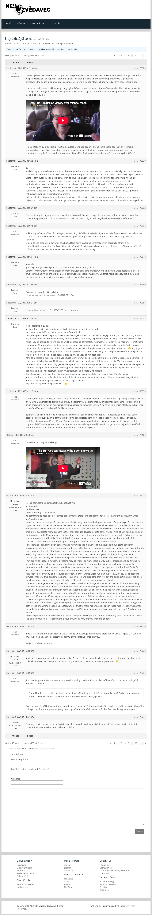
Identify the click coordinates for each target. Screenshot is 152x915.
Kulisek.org (22, 887)
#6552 (143, 318)
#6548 (143, 256)
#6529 (143, 160)
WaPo (67, 884)
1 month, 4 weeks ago (62, 49)
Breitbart (104, 887)
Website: (15, 778)
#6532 (143, 207)
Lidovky (67, 867)
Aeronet (21, 870)
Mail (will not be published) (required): (30, 769)
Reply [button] (136, 68)
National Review (108, 884)
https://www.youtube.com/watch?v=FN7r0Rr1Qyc (50, 295)
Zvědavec (21, 865)
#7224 (143, 495)
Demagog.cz (106, 867)
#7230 (143, 626)
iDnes (67, 865)
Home (8, 43)
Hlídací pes (105, 865)
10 (136, 55)
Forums (16, 43)
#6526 (143, 68)
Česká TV (68, 870)
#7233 (143, 650)
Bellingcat (104, 890)
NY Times (68, 887)
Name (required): (19, 759)
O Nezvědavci (38, 23)
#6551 (143, 302)
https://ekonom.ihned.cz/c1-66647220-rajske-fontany (52, 310)
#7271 (143, 716)
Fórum (21, 23)
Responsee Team (126, 905)
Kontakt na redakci (26, 884)
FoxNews (68, 878)
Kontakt (56, 23)
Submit (139, 831)
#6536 (143, 225)
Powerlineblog (107, 881)
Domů (7, 23)
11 (141, 55)
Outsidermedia (24, 867)
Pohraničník (23, 876)
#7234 (143, 672)
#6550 (143, 284)
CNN (66, 881)
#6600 (143, 435)
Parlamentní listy (25, 873)
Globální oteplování (31, 43)
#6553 (143, 391)
